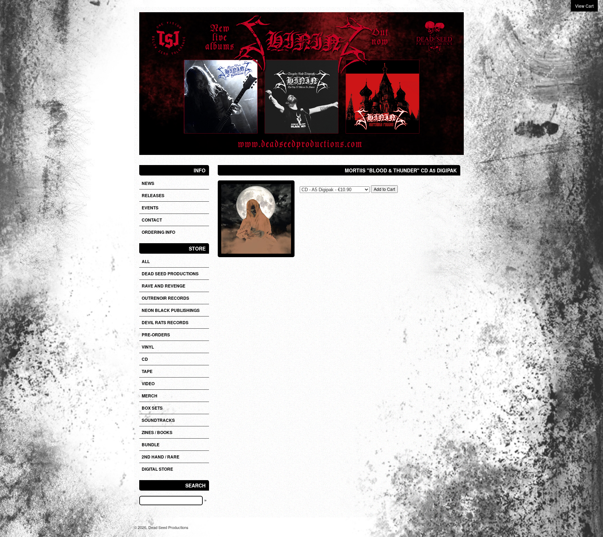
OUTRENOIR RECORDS (165, 298)
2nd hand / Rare (160, 457)
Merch (149, 396)
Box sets (152, 408)
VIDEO (148, 383)
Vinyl (148, 347)
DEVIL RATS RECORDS (165, 322)
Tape (147, 371)
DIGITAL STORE (157, 469)
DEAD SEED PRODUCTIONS (170, 273)
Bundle (150, 444)
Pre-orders (156, 334)
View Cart (584, 6)
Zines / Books (157, 432)
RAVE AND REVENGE (163, 286)
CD (145, 359)
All (146, 261)
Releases (153, 195)
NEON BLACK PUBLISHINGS (171, 310)
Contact (152, 220)
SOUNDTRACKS (158, 420)
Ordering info (158, 232)
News (148, 183)
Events (150, 207)
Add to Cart (384, 189)
